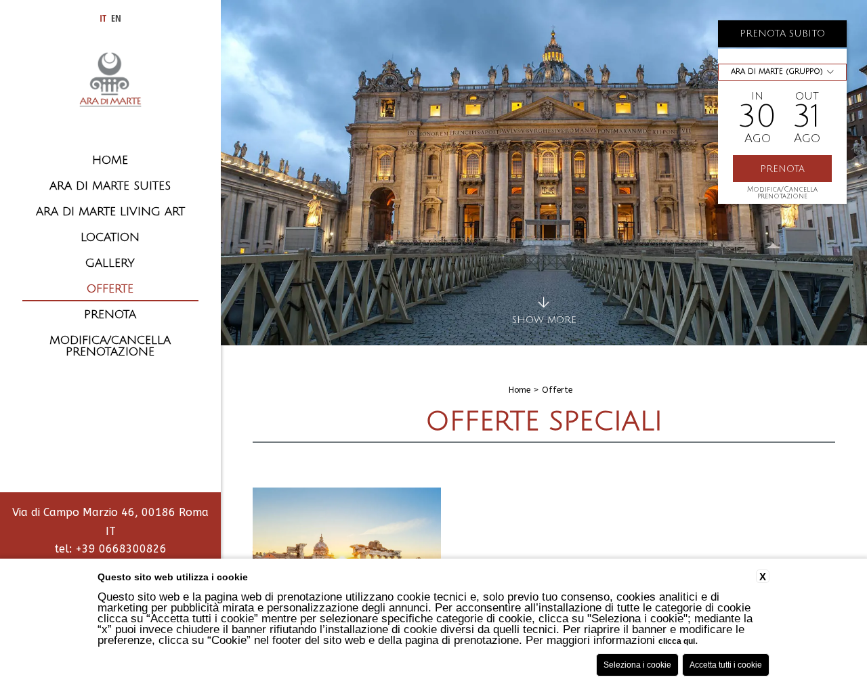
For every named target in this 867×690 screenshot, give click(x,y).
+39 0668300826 (121, 548)
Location (110, 237)
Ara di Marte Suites (110, 185)
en (116, 18)
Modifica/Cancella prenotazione (782, 193)
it (103, 18)
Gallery (110, 263)
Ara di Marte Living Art (110, 211)
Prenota (110, 314)
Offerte (110, 288)
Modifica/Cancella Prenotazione (110, 346)
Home (110, 160)
